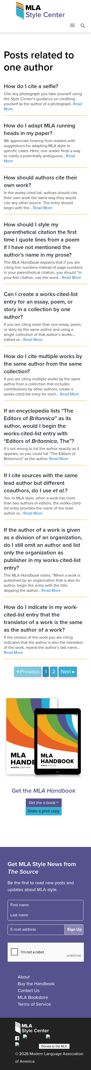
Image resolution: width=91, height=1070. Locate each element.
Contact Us (28, 990)
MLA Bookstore (33, 997)
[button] (72, 25)
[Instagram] (25, 1046)
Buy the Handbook (36, 983)
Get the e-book (42, 802)
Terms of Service (34, 1004)
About (24, 977)
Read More (42, 207)
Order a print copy (43, 811)
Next (66, 672)
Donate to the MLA (54, 1046)
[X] (55, 1038)
